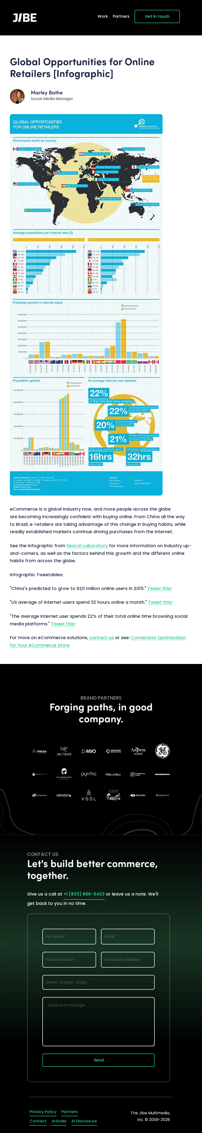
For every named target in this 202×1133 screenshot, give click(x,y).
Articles (59, 1121)
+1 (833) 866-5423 (84, 894)
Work (103, 16)
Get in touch (157, 16)
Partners (121, 16)
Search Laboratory (87, 546)
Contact (38, 1121)
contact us (101, 638)
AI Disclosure (84, 1121)
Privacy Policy (43, 1112)
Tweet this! (159, 588)
